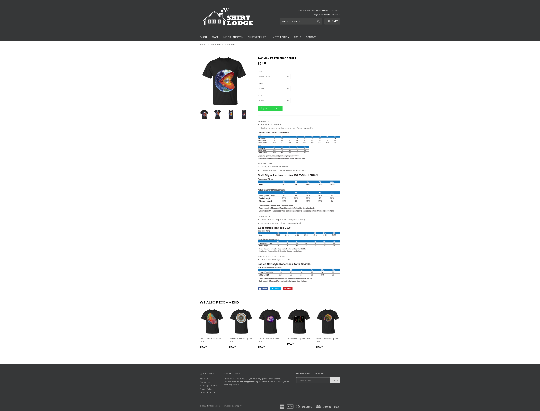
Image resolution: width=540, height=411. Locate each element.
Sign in (317, 15)
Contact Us (205, 382)
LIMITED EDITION (280, 37)
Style (260, 71)
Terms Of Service (207, 392)
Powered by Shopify (232, 406)
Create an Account (332, 15)
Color (260, 83)
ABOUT (297, 37)
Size (260, 95)
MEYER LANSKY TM (233, 37)
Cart (334, 21)
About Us (204, 379)
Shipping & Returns (208, 385)
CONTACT (311, 37)
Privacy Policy (206, 389)
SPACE (215, 37)
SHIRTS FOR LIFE (257, 37)
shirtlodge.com (213, 406)
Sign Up (334, 380)
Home (202, 44)
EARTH (203, 37)
